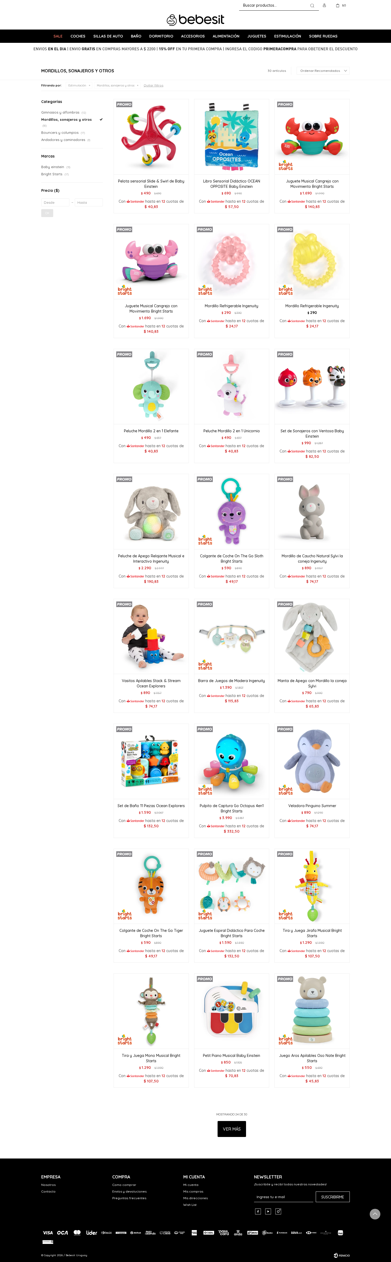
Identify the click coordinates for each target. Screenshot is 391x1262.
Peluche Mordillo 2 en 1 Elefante (151, 431)
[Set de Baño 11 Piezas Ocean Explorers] (151, 761)
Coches (77, 36)
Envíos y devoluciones (129, 1191)
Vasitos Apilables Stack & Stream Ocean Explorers (151, 683)
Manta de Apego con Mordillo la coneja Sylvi (312, 683)
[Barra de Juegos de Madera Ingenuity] (231, 636)
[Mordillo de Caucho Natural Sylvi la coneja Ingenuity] (312, 511)
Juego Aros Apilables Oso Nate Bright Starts (312, 1058)
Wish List (190, 1205)
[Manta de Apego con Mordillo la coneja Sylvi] (312, 636)
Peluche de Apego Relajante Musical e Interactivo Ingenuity (151, 559)
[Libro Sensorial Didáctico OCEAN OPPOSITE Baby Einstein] (231, 136)
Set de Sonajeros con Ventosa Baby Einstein (312, 434)
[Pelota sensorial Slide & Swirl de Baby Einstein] (151, 136)
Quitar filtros (153, 85)
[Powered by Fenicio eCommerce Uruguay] (342, 1255)
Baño (136, 36)
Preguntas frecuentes (129, 1198)
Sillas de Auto (108, 36)
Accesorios (193, 36)
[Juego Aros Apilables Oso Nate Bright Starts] (312, 1011)
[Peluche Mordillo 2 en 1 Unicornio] (231, 386)
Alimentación (226, 36)
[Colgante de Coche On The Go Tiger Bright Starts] (151, 886)
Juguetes (256, 36)
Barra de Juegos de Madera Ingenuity (231, 680)
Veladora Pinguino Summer (312, 805)
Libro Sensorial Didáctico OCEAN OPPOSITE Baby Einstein (231, 184)
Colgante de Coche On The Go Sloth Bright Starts (231, 559)
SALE (58, 36)
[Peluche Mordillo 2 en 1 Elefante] (151, 386)
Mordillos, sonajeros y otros (115, 85)
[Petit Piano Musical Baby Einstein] (231, 1011)
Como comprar (124, 1185)
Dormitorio (161, 36)
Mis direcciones (195, 1198)
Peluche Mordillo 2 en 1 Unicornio (231, 431)
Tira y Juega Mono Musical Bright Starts (151, 1058)
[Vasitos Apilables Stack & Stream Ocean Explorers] (151, 636)
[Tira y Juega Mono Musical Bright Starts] (151, 1011)
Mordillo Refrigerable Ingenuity (231, 306)
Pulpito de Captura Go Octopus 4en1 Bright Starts (232, 808)
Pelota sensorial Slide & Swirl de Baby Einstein (151, 184)
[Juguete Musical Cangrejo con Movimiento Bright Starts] (312, 136)
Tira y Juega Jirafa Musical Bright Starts (312, 933)
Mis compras (193, 1191)
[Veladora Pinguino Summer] (312, 761)
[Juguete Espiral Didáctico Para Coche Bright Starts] (231, 886)
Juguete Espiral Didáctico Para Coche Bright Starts (232, 933)
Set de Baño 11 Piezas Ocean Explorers (151, 805)
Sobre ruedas (323, 36)
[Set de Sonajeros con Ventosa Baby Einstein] (312, 386)
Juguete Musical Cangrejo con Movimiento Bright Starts (312, 184)
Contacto (48, 1191)
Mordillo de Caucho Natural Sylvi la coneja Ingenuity (312, 559)
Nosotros (48, 1185)
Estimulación (287, 36)
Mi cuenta (190, 1185)
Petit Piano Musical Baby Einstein (231, 1055)
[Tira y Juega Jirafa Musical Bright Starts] (312, 886)
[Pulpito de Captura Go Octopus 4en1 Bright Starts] (231, 761)
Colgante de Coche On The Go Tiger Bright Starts (151, 933)
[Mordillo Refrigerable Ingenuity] (231, 261)
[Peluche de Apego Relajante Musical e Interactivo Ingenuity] (151, 511)
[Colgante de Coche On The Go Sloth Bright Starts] (231, 511)
